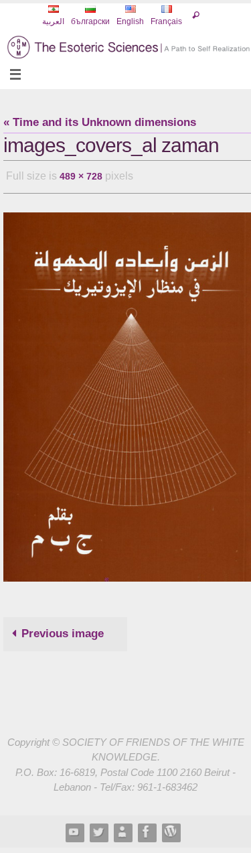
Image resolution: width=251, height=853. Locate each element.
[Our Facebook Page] (122, 827)
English (130, 21)
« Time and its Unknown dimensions (99, 122)
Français (166, 21)
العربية (53, 21)
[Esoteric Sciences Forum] (146, 827)
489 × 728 (81, 175)
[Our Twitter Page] (98, 827)
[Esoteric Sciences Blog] (170, 827)
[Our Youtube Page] (74, 827)
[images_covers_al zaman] (127, 393)
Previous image (62, 629)
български (90, 21)
